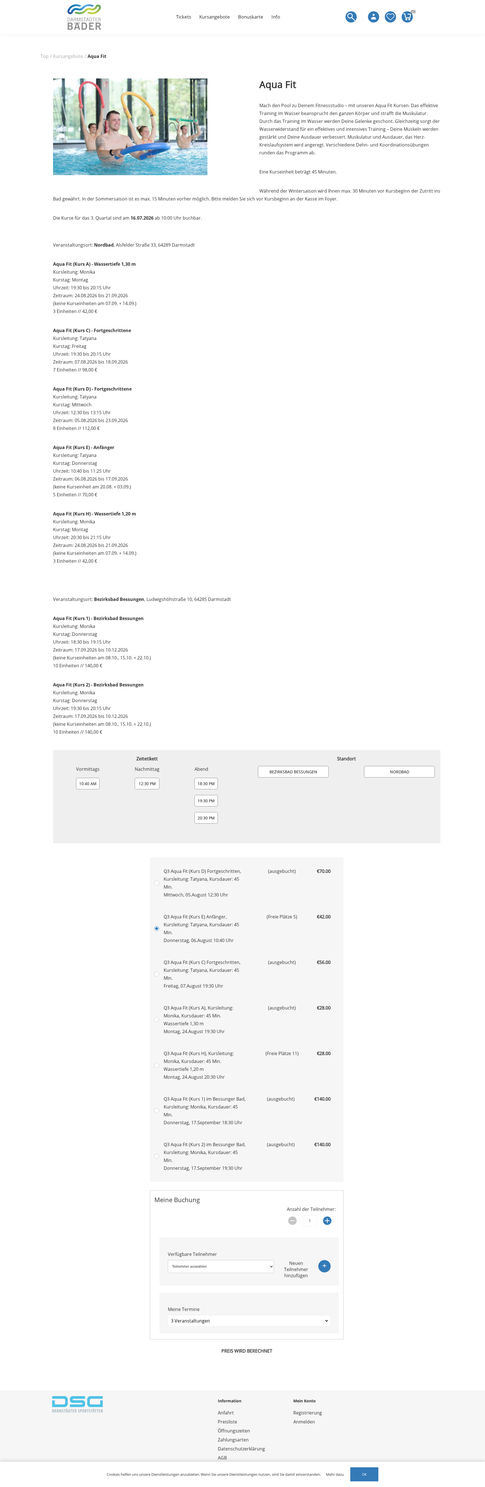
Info (275, 16)
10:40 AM (88, 783)
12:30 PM (147, 783)
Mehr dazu (335, 1474)
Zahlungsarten (233, 1440)
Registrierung (307, 1413)
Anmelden (304, 1422)
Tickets (183, 16)
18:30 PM (206, 783)
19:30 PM (206, 800)
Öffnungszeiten (234, 1431)
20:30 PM (206, 818)
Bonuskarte (250, 16)
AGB (222, 1458)
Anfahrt (226, 1413)
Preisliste (227, 1422)
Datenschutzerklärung (241, 1449)
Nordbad (399, 771)
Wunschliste (390, 16)
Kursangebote (214, 16)
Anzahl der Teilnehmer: (311, 1209)
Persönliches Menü (373, 16)
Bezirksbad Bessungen (293, 771)
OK (364, 1474)
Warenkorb (412, 12)
